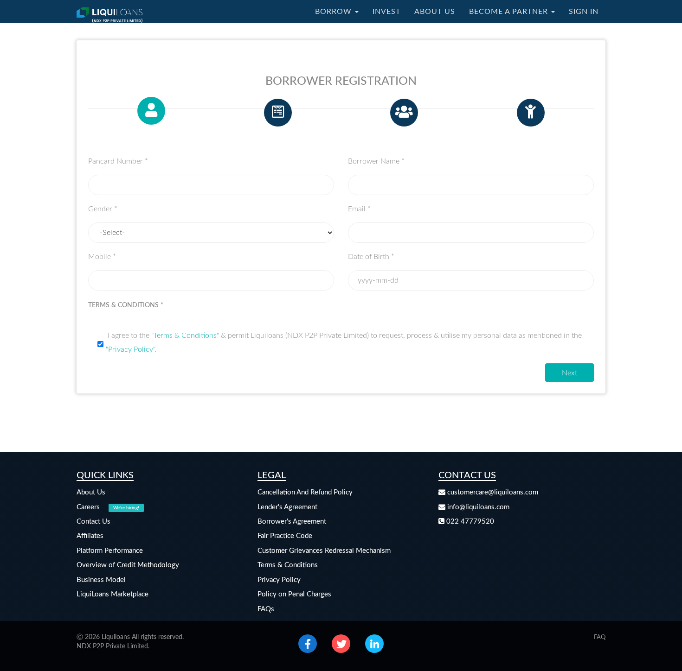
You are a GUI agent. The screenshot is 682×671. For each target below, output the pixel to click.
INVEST (386, 11)
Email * (359, 209)
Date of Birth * (371, 256)
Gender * (102, 209)
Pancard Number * (118, 161)
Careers (108, 507)
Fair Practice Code (284, 535)
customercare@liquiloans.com (491, 492)
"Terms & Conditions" (185, 335)
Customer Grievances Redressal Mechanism (324, 550)
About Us (91, 492)
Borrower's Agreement (291, 521)
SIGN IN (583, 11)
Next (569, 373)
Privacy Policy (279, 579)
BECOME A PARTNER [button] (509, 11)
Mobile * (102, 256)
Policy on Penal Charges (294, 594)
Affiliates (90, 535)
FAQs (265, 609)
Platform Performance (110, 550)
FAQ (599, 637)
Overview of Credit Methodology (128, 565)
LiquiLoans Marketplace (112, 594)
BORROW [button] (334, 11)
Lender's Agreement (287, 507)
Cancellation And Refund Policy (305, 492)
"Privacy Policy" (130, 349)
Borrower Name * (376, 161)
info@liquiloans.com (477, 507)
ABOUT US (434, 11)
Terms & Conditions (287, 565)
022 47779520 (469, 521)
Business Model (101, 579)
